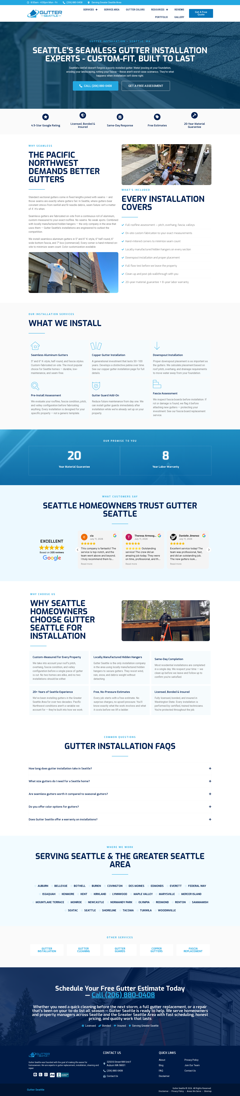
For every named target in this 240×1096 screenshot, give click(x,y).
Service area (111, 9)
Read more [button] (86, 564)
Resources (157, 9)
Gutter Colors (135, 9)
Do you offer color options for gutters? (54, 806)
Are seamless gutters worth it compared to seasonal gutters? (68, 794)
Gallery (179, 17)
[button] (208, 549)
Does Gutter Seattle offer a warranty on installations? (63, 819)
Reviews (179, 9)
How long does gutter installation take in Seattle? (60, 768)
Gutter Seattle (35, 1089)
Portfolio (161, 17)
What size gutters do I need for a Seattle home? (59, 781)
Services (88, 9)
